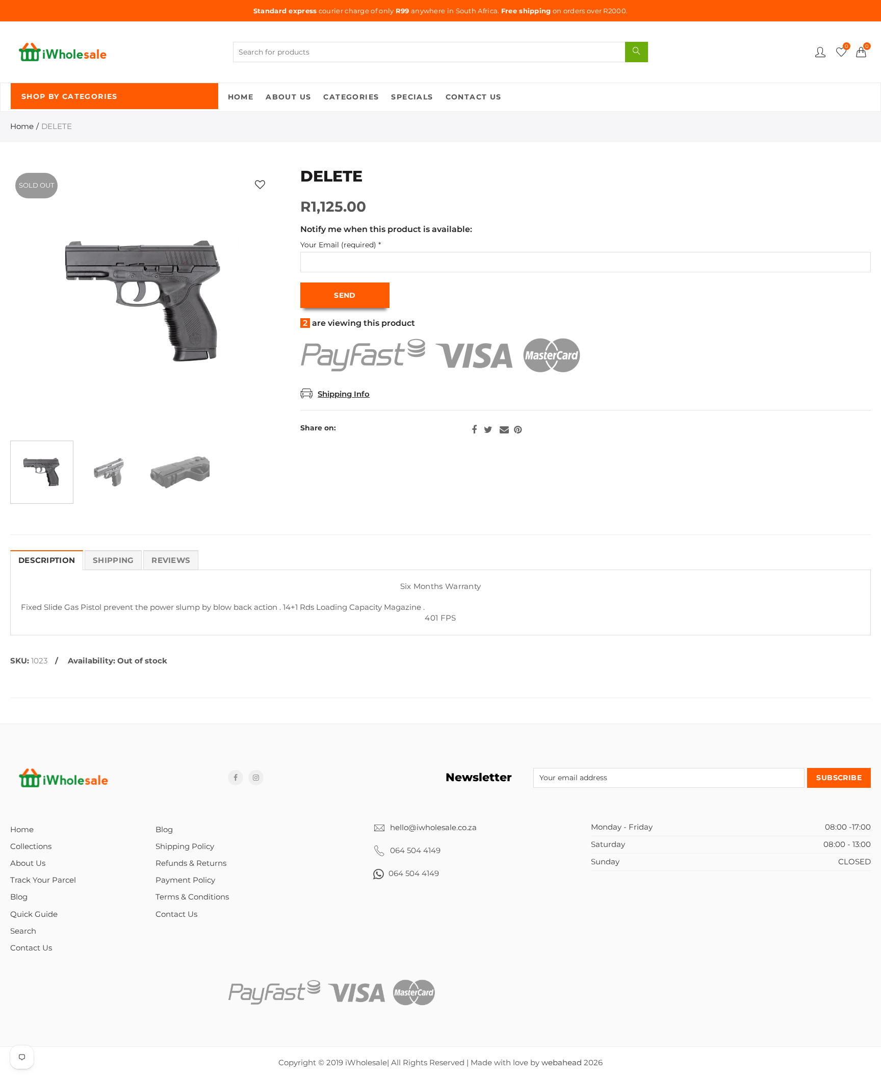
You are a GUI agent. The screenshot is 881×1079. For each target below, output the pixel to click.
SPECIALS (412, 96)
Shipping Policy (185, 846)
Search (23, 931)
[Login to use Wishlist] (260, 184)
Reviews (170, 560)
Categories (351, 96)
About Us (288, 96)
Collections (30, 846)
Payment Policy (185, 880)
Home (241, 96)
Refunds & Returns (191, 863)
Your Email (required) (340, 245)
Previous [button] (37, 301)
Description (46, 560)
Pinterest (518, 429)
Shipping (113, 560)
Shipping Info (344, 394)
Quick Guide (34, 914)
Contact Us (474, 96)
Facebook (474, 429)
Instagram (256, 777)
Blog (19, 897)
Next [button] (251, 301)
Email (504, 429)
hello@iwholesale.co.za (433, 827)
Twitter (488, 429)
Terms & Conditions (192, 897)
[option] (144, 301)
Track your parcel (43, 880)
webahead (561, 1062)
